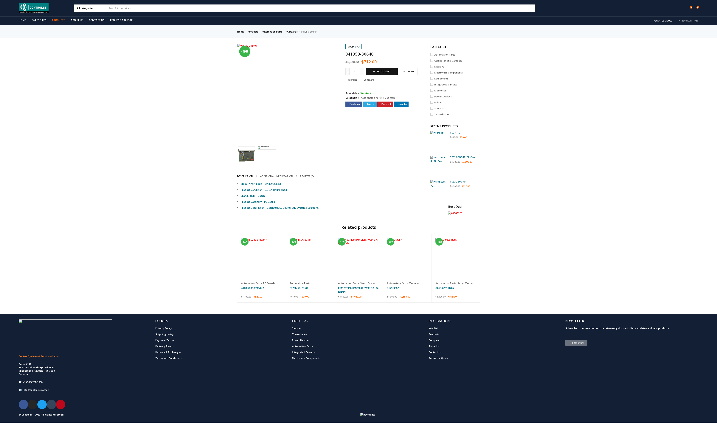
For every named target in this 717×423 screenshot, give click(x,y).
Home (240, 31)
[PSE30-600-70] (438, 188)
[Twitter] (42, 404)
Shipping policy (164, 334)
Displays (439, 66)
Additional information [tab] (276, 176)
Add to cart (383, 71)
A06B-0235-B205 (444, 288)
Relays (438, 102)
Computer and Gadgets (448, 60)
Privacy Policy (163, 328)
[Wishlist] (689, 8)
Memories (440, 90)
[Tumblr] (51, 404)
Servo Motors (465, 283)
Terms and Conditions (168, 358)
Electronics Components (448, 72)
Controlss (26, 414)
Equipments (441, 78)
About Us (434, 346)
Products (253, 31)
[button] (333, 48)
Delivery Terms (164, 346)
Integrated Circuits (445, 84)
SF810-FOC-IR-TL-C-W (462, 157)
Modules (414, 283)
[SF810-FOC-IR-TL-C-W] (438, 164)
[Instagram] (32, 404)
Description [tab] (245, 176)
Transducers (441, 114)
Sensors (439, 108)
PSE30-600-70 (457, 181)
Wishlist (433, 328)
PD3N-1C (455, 132)
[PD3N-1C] (438, 139)
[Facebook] (23, 404)
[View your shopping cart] (696, 8)
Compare (434, 340)
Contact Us (435, 352)
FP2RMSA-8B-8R (299, 288)
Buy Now (408, 71)
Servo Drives (367, 283)
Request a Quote (438, 358)
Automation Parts (272, 31)
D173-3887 (393, 288)
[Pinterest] (60, 404)
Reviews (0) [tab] (307, 176)
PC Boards (292, 31)
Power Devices (443, 96)
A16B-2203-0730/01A (252, 288)
